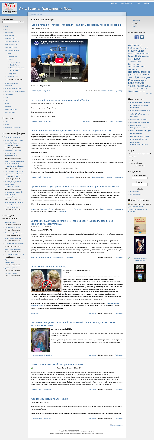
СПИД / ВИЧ (11, 74)
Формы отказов (141, 88)
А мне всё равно (137, 163)
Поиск (7, 124)
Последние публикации (13, 127)
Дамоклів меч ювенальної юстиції (49, 266)
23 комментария (36, 418)
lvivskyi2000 (132, 209)
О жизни (15, 145)
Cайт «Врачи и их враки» (138, 119)
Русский (135, 23)
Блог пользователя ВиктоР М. (41, 257)
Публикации (9, 32)
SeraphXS (9, 186)
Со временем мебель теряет (14, 244)
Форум (146, 4)
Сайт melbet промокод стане (14, 254)
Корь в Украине (126, 4)
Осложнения (134, 64)
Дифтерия (113, 4)
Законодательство (11, 44)
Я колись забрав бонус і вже (14, 233)
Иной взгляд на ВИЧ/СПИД (139, 136)
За (132, 160)
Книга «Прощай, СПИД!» (138, 139)
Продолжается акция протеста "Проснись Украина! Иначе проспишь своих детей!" (75, 186)
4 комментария (36, 91)
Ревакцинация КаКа (137, 81)
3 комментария (36, 389)
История (10, 59)
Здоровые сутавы (11, 268)
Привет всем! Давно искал (13, 238)
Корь (9, 53)
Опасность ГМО (12, 77)
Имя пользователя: (139, 176)
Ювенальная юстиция (14, 80)
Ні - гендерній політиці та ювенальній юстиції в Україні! (60, 100)
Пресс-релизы (9, 35)
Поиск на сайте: (8, 19)
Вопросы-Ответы (134, 53)
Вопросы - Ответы (11, 47)
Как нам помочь (10, 112)
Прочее (130, 78)
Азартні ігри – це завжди (13, 249)
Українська (136, 20)
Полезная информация (13, 88)
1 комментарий (36, 177)
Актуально (40, 14)
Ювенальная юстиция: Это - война (49, 399)
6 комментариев (36, 121)
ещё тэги (149, 93)
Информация (142, 56)
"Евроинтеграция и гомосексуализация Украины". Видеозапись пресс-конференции (76, 25)
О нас (138, 4)
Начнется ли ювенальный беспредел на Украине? (58, 364)
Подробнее (47, 91)
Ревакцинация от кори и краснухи (18, 69)
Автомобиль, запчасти (12, 227)
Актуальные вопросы (12, 50)
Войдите (34, 209)
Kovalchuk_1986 (142, 209)
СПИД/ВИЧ (140, 83)
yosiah (8, 145)
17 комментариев (37, 355)
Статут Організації (11, 109)
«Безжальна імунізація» (143, 111)
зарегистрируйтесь (46, 209)
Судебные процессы (12, 41)
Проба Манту (14, 65)
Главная (33, 14)
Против (134, 157)
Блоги (7, 100)
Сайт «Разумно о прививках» (140, 122)
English (134, 26)
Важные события (10, 38)
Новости (7, 29)
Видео (7, 97)
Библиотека (9, 94)
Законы (131, 56)
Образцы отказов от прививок (15, 91)
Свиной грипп (15, 62)
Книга (132, 102)
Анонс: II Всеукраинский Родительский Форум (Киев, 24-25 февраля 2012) (71, 130)
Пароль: (139, 182)
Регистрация (134, 191)
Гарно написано (10, 222)
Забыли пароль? (136, 194)
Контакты (8, 106)
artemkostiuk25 (11, 166)
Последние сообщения (13, 137)
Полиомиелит (12, 56)
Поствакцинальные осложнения (11, 84)
